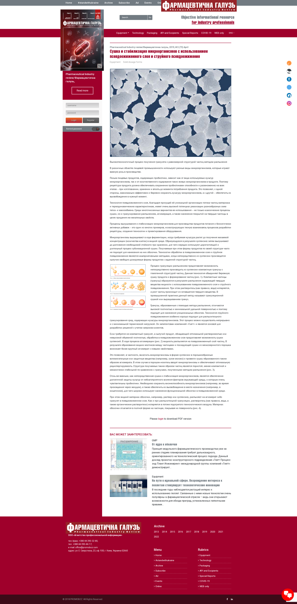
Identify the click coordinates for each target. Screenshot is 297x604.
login (160, 418)
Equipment (121, 33)
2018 (196, 531)
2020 (212, 531)
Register (91, 120)
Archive (108, 2)
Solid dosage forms (132, 62)
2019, (172, 47)
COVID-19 (206, 33)
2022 (156, 536)
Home (69, 2)
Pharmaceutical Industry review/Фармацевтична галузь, (139, 47)
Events (148, 2)
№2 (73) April (181, 47)
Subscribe (124, 2)
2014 (164, 531)
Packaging (152, 33)
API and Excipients (169, 33)
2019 (204, 531)
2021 (220, 531)
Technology (138, 33)
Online (161, 2)
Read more (82, 90)
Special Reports (190, 33)
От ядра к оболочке (164, 444)
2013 (156, 531)
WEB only (219, 33)
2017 (188, 531)
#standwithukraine (88, 2)
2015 (172, 531)
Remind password (74, 129)
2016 (180, 531)
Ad (137, 2)
